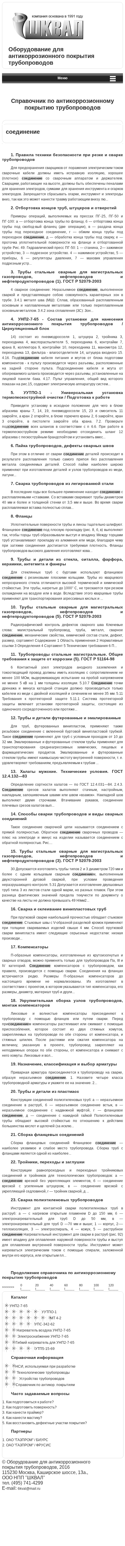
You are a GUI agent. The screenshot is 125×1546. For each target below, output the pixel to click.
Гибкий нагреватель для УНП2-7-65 (45, 1343)
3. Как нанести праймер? (23, 1412)
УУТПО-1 (49, 1312)
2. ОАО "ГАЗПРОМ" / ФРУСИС (26, 1445)
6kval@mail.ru (29, 1489)
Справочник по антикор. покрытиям (45, 1385)
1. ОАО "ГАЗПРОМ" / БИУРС (25, 1440)
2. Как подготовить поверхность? (29, 1407)
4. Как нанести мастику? (22, 1418)
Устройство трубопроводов (41, 1379)
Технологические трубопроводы (43, 1373)
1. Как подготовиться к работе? (28, 1402)
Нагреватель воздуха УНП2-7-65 (44, 1330)
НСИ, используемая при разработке (45, 1366)
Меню (62, 78)
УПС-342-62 (45, 1324)
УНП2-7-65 (19, 1306)
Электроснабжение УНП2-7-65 (43, 1336)
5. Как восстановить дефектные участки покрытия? (44, 1423)
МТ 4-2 (55, 1318)
